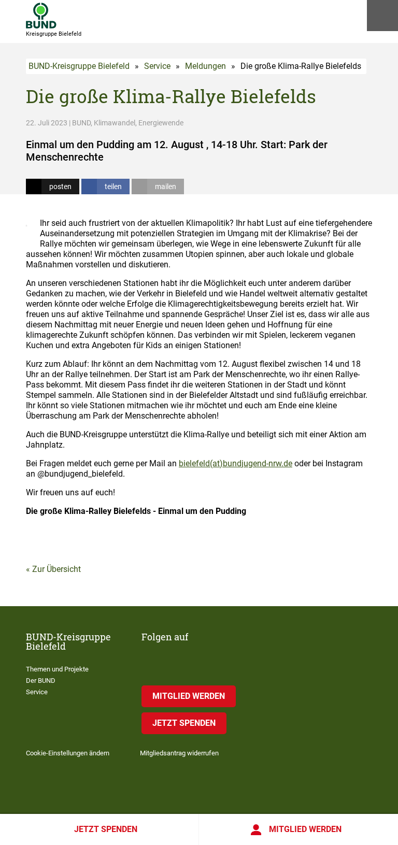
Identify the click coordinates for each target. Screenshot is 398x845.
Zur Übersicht (56, 569)
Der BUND (40, 680)
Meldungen (205, 66)
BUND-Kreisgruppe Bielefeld (79, 66)
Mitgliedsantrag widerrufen (179, 753)
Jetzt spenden (105, 829)
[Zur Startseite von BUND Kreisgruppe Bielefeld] (41, 15)
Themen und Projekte (57, 669)
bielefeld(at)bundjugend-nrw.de (235, 463)
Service (157, 66)
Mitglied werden (305, 829)
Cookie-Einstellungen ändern (67, 753)
